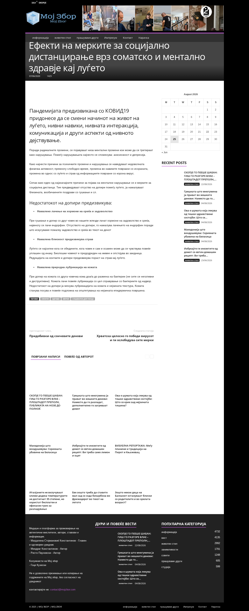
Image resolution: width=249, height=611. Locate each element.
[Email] (92, 316)
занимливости (169, 549)
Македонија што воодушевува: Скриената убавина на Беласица (45, 449)
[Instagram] (218, 2)
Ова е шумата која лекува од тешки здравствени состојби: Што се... (200, 214)
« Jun (164, 152)
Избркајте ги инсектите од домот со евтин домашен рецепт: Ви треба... (201, 252)
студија (165, 567)
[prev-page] (147, 357)
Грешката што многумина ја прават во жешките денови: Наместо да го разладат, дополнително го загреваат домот (90, 402)
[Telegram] (110, 316)
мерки (66, 299)
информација (40, 37)
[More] (120, 316)
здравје (56, 299)
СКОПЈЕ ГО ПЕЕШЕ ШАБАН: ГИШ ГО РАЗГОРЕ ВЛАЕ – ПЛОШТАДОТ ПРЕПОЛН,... (200, 176)
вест (164, 537)
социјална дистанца (83, 299)
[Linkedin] (84, 316)
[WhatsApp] (75, 316)
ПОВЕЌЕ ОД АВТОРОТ (79, 356)
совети (165, 555)
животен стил (62, 37)
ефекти (45, 299)
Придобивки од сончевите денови (56, 336)
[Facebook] (212, 2)
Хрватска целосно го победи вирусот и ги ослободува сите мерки (125, 338)
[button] (218, 37)
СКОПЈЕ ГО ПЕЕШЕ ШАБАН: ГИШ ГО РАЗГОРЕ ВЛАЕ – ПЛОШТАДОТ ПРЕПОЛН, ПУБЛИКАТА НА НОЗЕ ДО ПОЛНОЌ (46, 402)
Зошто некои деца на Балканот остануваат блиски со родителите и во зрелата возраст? (133, 497)
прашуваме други (87, 37)
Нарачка (144, 37)
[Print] (101, 316)
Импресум (110, 37)
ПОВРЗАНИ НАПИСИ (45, 356)
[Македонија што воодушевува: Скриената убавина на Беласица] (48, 428)
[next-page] (152, 357)
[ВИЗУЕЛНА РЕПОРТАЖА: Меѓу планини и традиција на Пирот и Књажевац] (134, 428)
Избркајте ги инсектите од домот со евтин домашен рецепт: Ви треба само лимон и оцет (91, 450)
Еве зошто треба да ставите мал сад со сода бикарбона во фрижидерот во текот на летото (91, 497)
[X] (66, 316)
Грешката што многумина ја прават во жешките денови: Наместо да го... (200, 195)
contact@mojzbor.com (62, 589)
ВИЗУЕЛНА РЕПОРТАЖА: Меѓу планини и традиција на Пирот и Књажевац (133, 449)
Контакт (128, 37)
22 (207, 131)
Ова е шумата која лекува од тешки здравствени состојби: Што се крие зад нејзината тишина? (133, 400)
